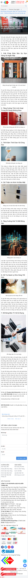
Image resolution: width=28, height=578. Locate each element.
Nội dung (3, 432)
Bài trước (11, 418)
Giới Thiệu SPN (5, 466)
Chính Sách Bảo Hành (6, 473)
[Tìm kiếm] (25, 6)
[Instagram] (12, 547)
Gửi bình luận (21, 458)
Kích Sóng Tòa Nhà (19, 466)
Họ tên (3, 446)
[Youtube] (9, 547)
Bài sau (17, 418)
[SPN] (6, 2)
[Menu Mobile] (1, 2)
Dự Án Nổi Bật (18, 470)
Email (2, 451)
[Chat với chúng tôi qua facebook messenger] (25, 565)
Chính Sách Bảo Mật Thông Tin (6, 475)
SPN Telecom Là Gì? (20, 475)
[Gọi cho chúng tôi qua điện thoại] (2, 573)
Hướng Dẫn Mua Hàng (6, 468)
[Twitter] (5, 547)
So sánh (2, 577)
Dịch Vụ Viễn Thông (20, 468)
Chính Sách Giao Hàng (6, 470)
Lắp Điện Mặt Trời (19, 473)
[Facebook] (2, 547)
